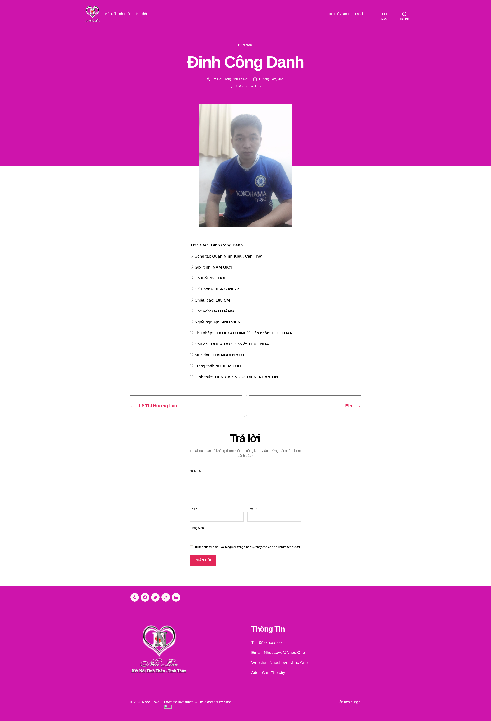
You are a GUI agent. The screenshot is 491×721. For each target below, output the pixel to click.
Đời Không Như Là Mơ (232, 79)
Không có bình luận (248, 86)
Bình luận (196, 471)
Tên (193, 509)
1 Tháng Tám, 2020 (271, 79)
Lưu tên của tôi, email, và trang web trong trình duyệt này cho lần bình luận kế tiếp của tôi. (247, 547)
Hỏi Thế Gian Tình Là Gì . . (347, 14)
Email (252, 509)
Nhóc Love (150, 702)
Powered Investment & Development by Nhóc (197, 702)
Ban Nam (245, 45)
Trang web (197, 528)
